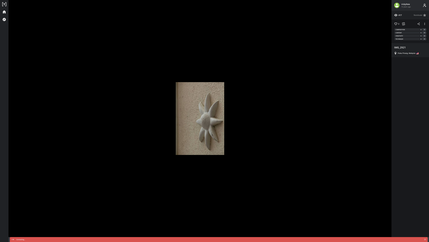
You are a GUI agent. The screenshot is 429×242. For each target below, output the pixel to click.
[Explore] (4, 19)
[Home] (4, 4)
